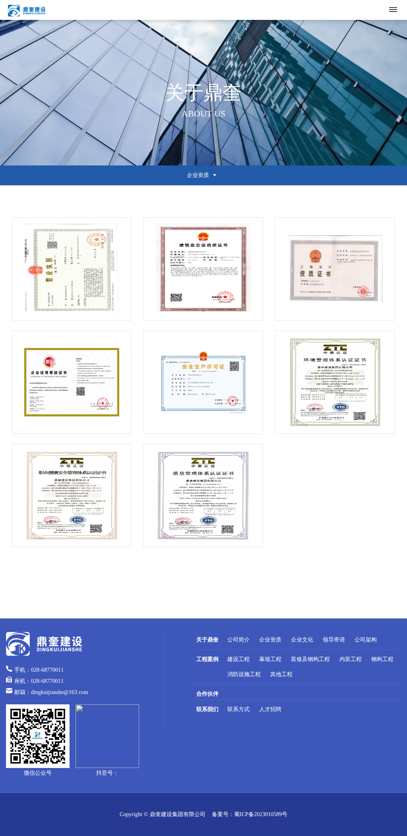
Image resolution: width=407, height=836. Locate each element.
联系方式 (238, 709)
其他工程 (281, 674)
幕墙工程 (270, 659)
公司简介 (238, 640)
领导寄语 (334, 640)
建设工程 (238, 659)
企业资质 (270, 640)
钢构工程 (382, 659)
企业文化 (302, 640)
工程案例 (207, 659)
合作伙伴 (207, 694)
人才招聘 (270, 709)
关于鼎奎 (207, 640)
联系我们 (207, 709)
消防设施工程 (244, 674)
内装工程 (350, 659)
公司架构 (366, 640)
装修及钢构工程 (310, 659)
